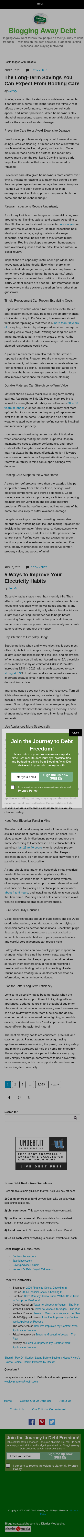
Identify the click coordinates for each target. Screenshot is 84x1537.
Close (75, 732)
